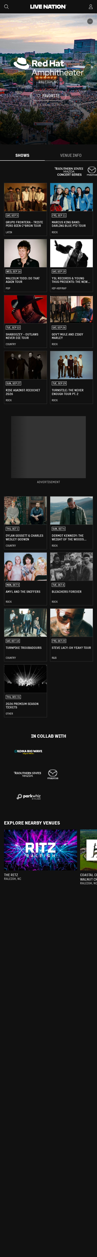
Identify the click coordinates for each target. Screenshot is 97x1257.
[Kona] (29, 752)
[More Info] (90, 21)
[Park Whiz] (29, 796)
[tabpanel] (48, 450)
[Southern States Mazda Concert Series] (36, 774)
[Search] (6, 7)
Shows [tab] (22, 155)
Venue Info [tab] (71, 155)
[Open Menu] (91, 7)
